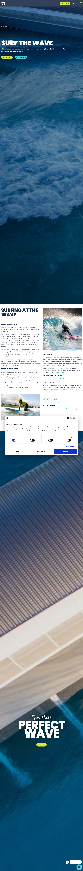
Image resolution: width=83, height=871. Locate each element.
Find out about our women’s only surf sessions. (56, 379)
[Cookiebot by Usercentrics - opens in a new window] (70, 418)
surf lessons (57, 358)
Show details (70, 446)
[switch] (32, 440)
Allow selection (41, 451)
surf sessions (58, 385)
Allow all (65, 451)
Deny (17, 451)
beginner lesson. (59, 372)
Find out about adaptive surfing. (52, 402)
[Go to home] (4, 3)
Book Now (64, 3)
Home (2, 26)
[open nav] (81, 3)
